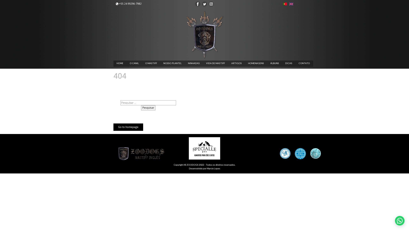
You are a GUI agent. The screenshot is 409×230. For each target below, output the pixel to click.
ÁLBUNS (274, 63)
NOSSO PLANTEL (172, 63)
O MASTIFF (151, 63)
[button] (400, 221)
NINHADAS (194, 63)
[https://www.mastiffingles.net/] (204, 35)
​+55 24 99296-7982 (130, 3)
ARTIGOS (236, 63)
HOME (120, 63)
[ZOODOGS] (142, 153)
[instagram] (211, 4)
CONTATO (304, 63)
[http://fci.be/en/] (300, 153)
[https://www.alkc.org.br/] (315, 153)
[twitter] (204, 4)
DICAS (288, 63)
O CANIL (134, 63)
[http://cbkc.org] (285, 153)
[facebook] (197, 4)
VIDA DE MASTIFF (215, 63)
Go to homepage (128, 127)
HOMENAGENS (256, 63)
